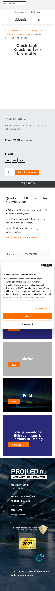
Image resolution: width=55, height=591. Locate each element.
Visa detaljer (41, 308)
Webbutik (15, 31)
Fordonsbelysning (29, 31)
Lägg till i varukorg (27, 172)
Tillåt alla (27, 316)
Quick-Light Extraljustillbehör (18, 34)
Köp (14, 401)
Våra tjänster (18, 445)
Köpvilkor (16, 484)
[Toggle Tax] (27, 12)
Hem (7, 31)
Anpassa (26, 324)
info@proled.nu (18, 514)
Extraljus (42, 31)
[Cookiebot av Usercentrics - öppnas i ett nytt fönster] (41, 265)
